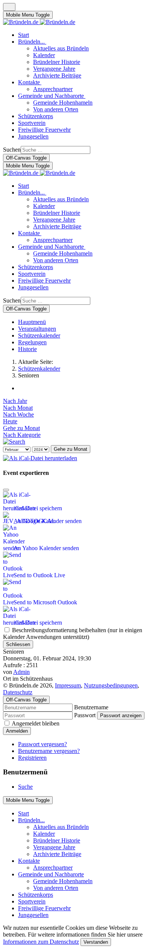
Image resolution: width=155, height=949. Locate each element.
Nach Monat (18, 408)
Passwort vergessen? (42, 744)
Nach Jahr (15, 401)
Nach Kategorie (22, 435)
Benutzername (91, 707)
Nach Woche (18, 414)
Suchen (12, 149)
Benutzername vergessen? (49, 751)
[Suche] (14, 441)
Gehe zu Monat (21, 428)
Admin (21, 672)
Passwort (85, 715)
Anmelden (17, 731)
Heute (10, 421)
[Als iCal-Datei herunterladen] (40, 456)
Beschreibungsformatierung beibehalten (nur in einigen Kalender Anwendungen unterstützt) (72, 633)
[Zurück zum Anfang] (9, 7)
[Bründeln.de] (39, 22)
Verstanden (96, 942)
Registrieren (32, 757)
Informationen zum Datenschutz (41, 941)
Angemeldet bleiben (35, 723)
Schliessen (18, 644)
